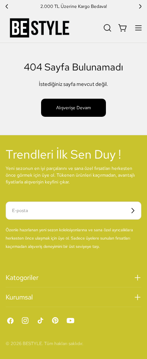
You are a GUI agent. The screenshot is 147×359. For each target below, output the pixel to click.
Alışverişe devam (73, 108)
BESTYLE (32, 344)
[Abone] (133, 210)
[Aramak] (107, 27)
